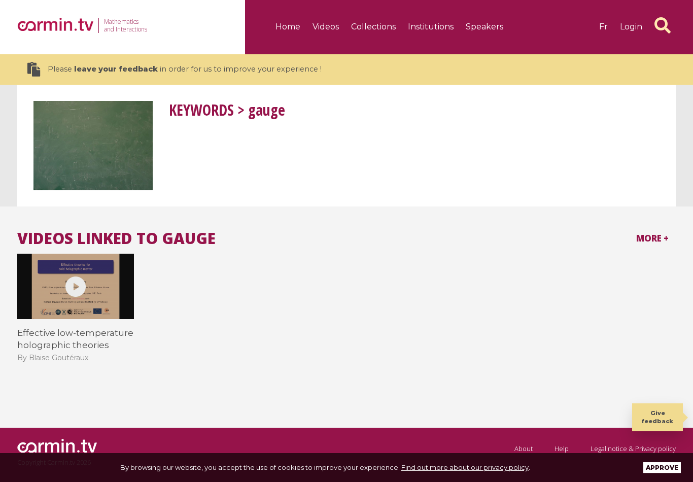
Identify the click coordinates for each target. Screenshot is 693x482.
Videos (326, 26)
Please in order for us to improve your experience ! (185, 69)
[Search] (662, 25)
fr (603, 26)
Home (287, 26)
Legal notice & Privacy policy (633, 448)
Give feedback (657, 416)
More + (652, 238)
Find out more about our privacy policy (465, 467)
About (523, 448)
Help (562, 448)
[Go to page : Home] (55, 24)
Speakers (484, 26)
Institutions (431, 26)
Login (631, 26)
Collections (373, 26)
